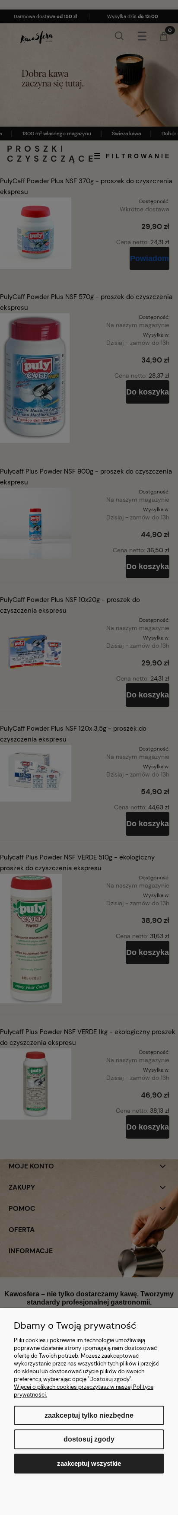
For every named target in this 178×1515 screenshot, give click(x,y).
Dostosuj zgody (89, 1439)
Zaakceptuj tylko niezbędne (89, 1415)
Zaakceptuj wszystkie (89, 1463)
